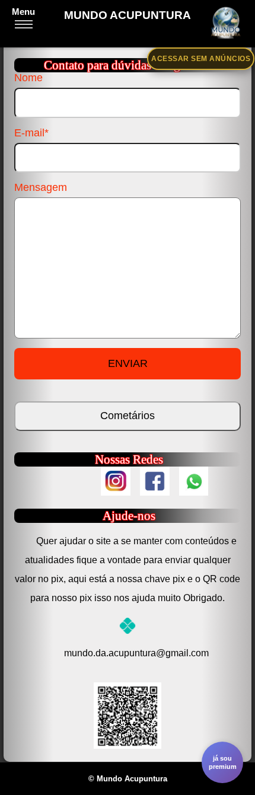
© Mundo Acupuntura (127, 778)
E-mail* (31, 132)
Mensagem (40, 187)
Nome (28, 77)
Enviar (128, 363)
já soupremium (223, 762)
